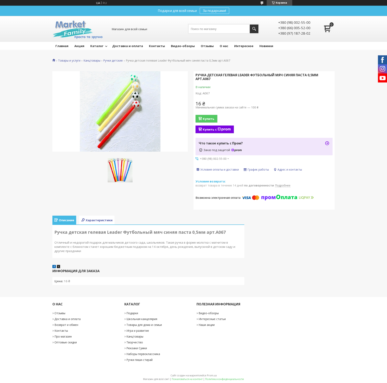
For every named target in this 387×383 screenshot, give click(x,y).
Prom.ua (212, 375)
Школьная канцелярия (141, 319)
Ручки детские (113, 60)
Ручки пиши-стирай (139, 360)
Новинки (266, 46)
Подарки (132, 313)
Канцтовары (91, 60)
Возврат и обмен (66, 325)
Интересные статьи (212, 319)
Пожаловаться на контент (187, 379)
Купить (208, 119)
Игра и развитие (137, 331)
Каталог (96, 46)
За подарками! (214, 10)
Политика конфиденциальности (224, 379)
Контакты (157, 46)
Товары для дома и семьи (144, 325)
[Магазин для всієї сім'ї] (77, 29)
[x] (58, 267)
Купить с (210, 129)
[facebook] (54, 267)
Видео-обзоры (183, 46)
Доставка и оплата (127, 46)
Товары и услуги (69, 60)
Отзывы (207, 46)
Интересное (243, 46)
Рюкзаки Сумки (136, 348)
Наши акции (207, 325)
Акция (79, 46)
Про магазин (63, 336)
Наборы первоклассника (143, 354)
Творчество (134, 342)
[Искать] (254, 29)
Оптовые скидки (65, 342)
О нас (224, 46)
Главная (61, 46)
